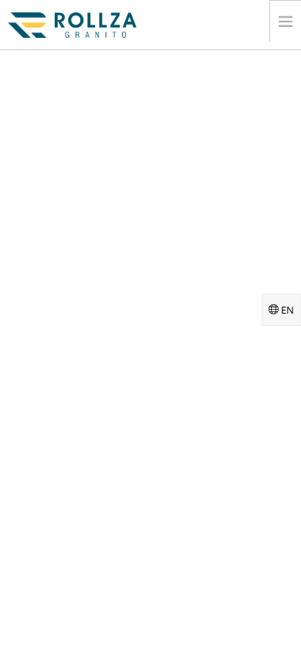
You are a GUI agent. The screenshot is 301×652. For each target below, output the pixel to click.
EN (286, 310)
